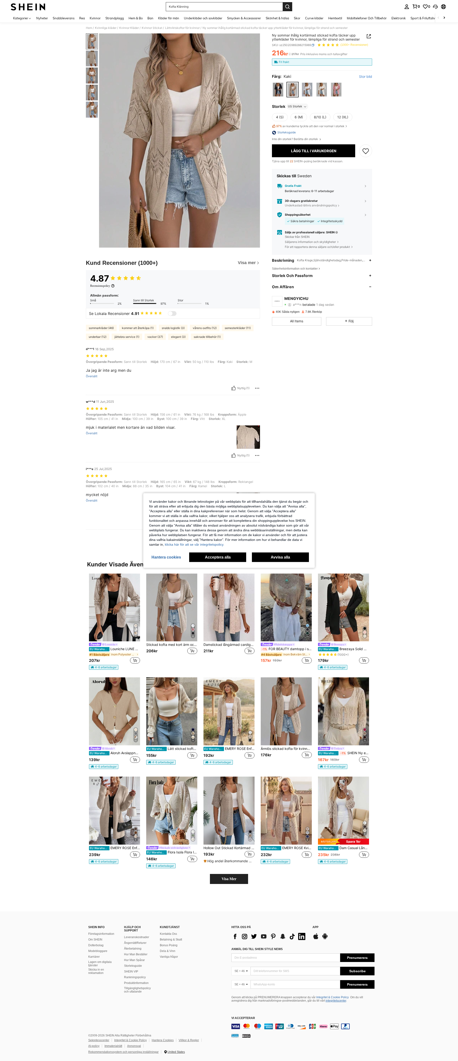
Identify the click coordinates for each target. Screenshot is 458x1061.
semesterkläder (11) (238, 328)
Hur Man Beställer (135, 954)
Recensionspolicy (100, 285)
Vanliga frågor (169, 956)
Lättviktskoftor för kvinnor (182, 28)
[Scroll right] (444, 18)
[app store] (315, 938)
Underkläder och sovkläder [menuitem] (203, 18)
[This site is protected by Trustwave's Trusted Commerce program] (235, 1035)
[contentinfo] (303, 1026)
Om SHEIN (95, 939)
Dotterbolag (96, 945)
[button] (435, 7)
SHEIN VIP (131, 971)
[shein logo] (28, 6)
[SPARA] (365, 150)
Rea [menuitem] (82, 18)
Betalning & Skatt (171, 939)
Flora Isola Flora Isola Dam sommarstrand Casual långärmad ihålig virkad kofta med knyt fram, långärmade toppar (172, 852)
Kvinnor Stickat (152, 28)
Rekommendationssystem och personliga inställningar (123, 1052)
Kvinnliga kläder (105, 28)
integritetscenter (336, 1000)
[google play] (325, 938)
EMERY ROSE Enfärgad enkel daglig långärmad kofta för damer (229, 749)
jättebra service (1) (126, 337)
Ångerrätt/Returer (135, 943)
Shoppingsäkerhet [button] (298, 214)
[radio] (278, 89)
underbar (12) (97, 337)
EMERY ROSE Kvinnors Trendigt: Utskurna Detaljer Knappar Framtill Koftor (286, 848)
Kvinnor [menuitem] (95, 18)
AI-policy (93, 1046)
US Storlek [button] (295, 106)
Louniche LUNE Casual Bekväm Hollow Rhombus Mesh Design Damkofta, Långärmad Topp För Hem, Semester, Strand (115, 649)
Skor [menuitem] (297, 18)
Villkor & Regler (189, 1040)
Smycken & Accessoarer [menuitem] (244, 18)
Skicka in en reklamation (96, 971)
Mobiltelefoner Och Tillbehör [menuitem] (367, 18)
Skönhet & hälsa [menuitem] (277, 18)
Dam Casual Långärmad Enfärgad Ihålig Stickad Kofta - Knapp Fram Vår (344, 848)
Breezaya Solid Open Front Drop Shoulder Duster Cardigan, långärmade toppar (344, 649)
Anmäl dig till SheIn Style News (257, 949)
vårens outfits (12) (205, 328)
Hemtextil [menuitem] (335, 18)
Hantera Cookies (163, 1040)
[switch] (172, 313)
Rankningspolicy (135, 977)
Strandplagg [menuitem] (114, 18)
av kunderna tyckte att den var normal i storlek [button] (310, 126)
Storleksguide (133, 965)
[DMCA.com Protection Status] (246, 1035)
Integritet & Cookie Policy (332, 997)
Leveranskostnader (136, 937)
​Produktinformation (136, 983)
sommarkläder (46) (101, 328)
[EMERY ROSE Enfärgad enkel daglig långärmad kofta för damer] (229, 711)
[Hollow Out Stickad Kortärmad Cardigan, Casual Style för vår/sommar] (229, 811)
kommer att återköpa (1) (138, 328)
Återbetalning (132, 948)
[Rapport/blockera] (257, 388)
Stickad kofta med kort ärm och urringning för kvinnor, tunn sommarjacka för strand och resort (171, 645)
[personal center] (407, 7)
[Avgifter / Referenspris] (289, 54)
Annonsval (134, 1046)
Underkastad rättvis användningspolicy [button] (311, 205)
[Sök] (287, 6)
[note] (103, 667)
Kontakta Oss (168, 934)
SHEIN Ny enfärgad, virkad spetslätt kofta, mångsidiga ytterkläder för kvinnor (344, 753)
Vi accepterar (243, 1018)
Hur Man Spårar (134, 960)
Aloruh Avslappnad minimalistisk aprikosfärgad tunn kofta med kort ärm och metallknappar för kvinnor (115, 753)
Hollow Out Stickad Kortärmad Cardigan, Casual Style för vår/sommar (229, 848)
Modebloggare (97, 951)
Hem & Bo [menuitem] (136, 18)
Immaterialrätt (113, 1046)
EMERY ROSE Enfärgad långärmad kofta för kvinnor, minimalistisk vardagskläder (115, 848)
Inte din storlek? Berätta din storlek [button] (295, 139)
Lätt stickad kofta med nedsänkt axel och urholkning (172, 749)
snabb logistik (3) (173, 328)
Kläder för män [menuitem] (168, 18)
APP (315, 927)
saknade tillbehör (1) (207, 337)
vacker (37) (155, 337)
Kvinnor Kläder (129, 28)
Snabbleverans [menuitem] (63, 18)
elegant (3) (178, 337)
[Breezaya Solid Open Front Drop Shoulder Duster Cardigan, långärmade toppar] (343, 608)
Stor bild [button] (365, 76)
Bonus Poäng (168, 945)
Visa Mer (229, 879)
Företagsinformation (101, 934)
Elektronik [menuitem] (398, 18)
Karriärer (94, 956)
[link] (416, 6)
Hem (89, 28)
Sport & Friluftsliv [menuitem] (423, 18)
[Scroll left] (438, 18)
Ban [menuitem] (150, 18)
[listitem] (114, 622)
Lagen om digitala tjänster (100, 963)
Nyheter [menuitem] (42, 18)
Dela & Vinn (167, 951)
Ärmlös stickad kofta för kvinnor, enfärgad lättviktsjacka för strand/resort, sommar (286, 749)
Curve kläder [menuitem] (314, 18)
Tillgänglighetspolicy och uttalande (137, 990)
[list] (269, 936)
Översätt (91, 376)
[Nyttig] (233, 388)
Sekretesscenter (98, 1040)
